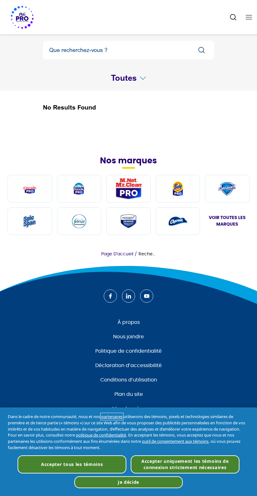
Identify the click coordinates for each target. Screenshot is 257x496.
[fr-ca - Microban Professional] (128, 221)
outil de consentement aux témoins (175, 441)
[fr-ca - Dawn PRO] (79, 188)
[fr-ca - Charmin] (178, 221)
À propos (129, 322)
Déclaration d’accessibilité (128, 365)
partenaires (112, 416)
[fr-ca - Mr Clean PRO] (128, 188)
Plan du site (128, 394)
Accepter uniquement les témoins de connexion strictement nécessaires (185, 464)
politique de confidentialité (101, 435)
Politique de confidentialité (128, 351)
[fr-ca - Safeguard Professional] (227, 188)
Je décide (128, 482)
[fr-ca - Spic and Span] (30, 221)
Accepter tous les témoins (72, 464)
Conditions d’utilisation (128, 379)
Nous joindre (128, 336)
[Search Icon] (233, 17)
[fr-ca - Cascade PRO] (30, 188)
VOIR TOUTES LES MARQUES (227, 221)
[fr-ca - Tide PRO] (178, 188)
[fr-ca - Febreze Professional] (79, 221)
